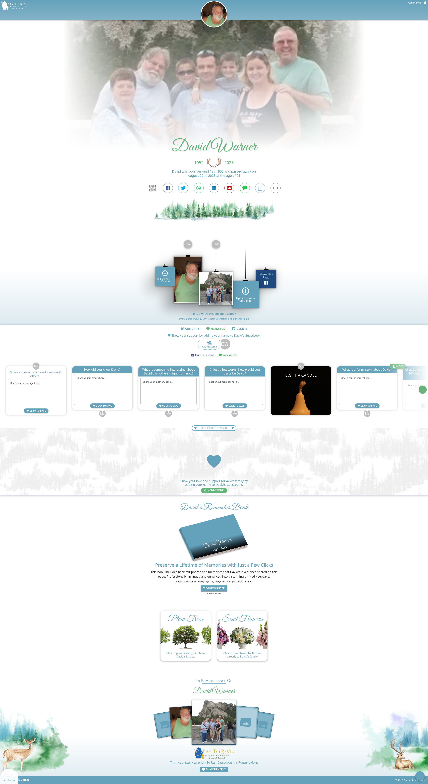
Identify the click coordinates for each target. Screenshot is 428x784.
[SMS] (245, 188)
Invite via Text (229, 355)
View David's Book (214, 588)
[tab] (190, 328)
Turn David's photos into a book (214, 314)
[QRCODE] (152, 188)
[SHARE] (260, 188)
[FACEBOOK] (168, 188)
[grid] (214, 281)
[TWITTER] (183, 188)
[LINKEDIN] (214, 188)
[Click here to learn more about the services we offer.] (214, 753)
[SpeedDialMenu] (420, 776)
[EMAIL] (229, 188)
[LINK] (276, 188)
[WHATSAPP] (199, 188)
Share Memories (216, 769)
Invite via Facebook (204, 355)
